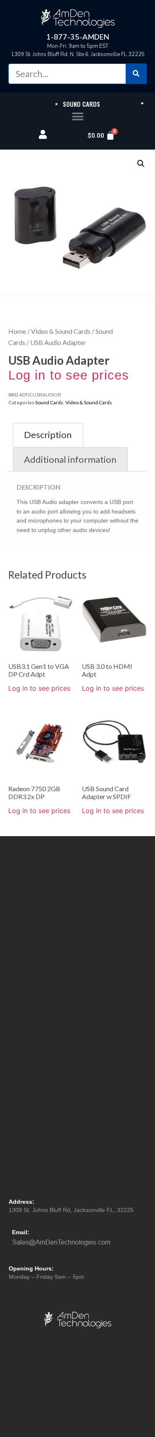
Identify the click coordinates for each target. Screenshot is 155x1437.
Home (17, 331)
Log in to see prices (68, 375)
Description (48, 434)
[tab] (48, 435)
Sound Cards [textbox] (77, 103)
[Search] (136, 74)
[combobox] (77, 103)
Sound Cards (49, 402)
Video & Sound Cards (61, 331)
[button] (77, 117)
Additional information (70, 459)
